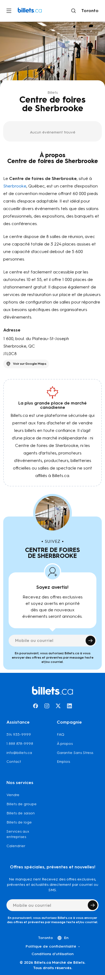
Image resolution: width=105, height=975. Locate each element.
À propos (65, 743)
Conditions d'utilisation (53, 954)
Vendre (12, 795)
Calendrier (15, 846)
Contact (13, 761)
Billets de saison (20, 813)
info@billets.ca (19, 752)
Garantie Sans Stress (75, 752)
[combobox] (89, 11)
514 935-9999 (18, 734)
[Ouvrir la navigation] (8, 10)
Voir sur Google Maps (29, 364)
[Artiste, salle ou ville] (73, 11)
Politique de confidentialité (51, 946)
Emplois (63, 761)
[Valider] (90, 640)
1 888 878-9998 (19, 743)
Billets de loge (19, 822)
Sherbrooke (14, 186)
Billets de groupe (21, 804)
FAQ (60, 734)
